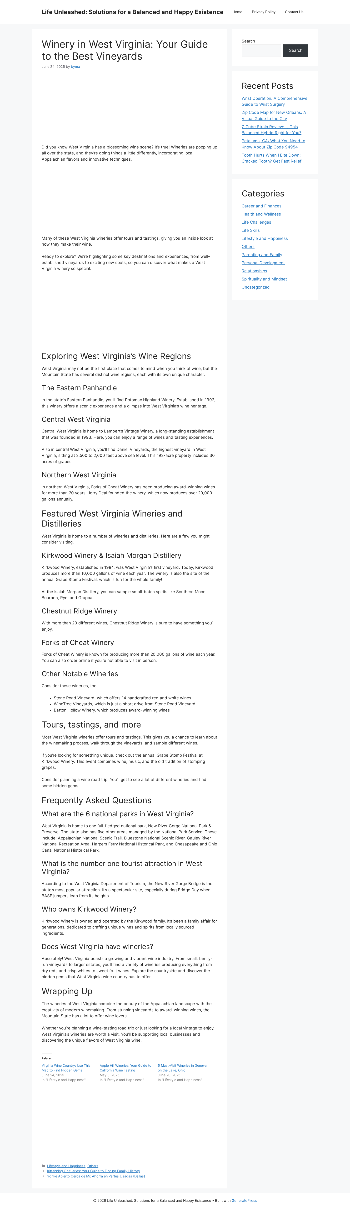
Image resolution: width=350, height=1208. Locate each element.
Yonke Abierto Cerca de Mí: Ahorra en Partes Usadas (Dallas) (96, 1176)
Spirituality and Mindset (264, 279)
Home (237, 12)
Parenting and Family (262, 254)
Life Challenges (256, 222)
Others (92, 1166)
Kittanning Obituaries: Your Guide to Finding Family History (93, 1171)
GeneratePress (244, 1200)
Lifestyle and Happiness (66, 1166)
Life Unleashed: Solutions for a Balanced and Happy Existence (133, 12)
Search (248, 41)
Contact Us (294, 12)
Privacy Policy (263, 12)
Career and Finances (261, 206)
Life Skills (251, 230)
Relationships (254, 271)
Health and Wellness (261, 214)
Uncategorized (256, 287)
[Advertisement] (130, 110)
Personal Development (263, 262)
